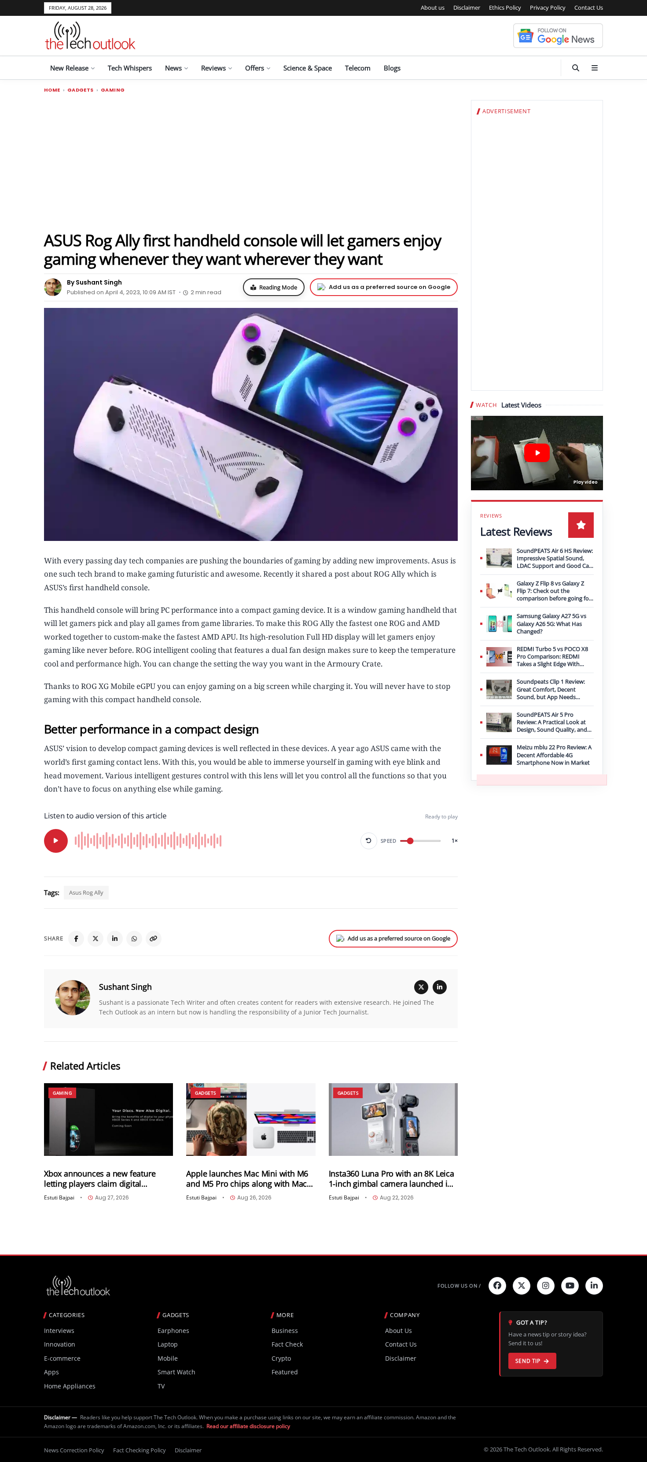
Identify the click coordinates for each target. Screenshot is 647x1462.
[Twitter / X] (95, 939)
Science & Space (307, 67)
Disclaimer (466, 7)
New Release (69, 67)
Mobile (168, 1358)
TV (161, 1386)
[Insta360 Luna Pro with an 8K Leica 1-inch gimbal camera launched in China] (393, 1119)
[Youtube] (570, 1286)
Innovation (59, 1344)
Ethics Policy (505, 7)
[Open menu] (594, 67)
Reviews (213, 67)
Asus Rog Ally (86, 892)
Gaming (113, 90)
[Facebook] (76, 939)
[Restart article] (368, 841)
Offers (254, 67)
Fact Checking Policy (139, 1450)
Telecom (358, 67)
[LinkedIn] (115, 939)
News (173, 67)
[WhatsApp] (134, 939)
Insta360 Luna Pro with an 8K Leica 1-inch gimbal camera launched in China (391, 1179)
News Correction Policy (74, 1450)
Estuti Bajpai (59, 1197)
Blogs (392, 67)
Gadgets (80, 90)
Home (52, 90)
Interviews (59, 1330)
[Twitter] (521, 1286)
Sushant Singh (125, 986)
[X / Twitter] (421, 987)
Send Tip (527, 1361)
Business (285, 1330)
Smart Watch (176, 1372)
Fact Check (287, 1344)
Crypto (281, 1358)
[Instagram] (546, 1286)
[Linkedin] (594, 1286)
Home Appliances (70, 1386)
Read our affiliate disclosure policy (248, 1426)
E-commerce (62, 1358)
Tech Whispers (130, 67)
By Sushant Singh (94, 282)
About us (433, 7)
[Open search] (575, 67)
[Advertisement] (251, 161)
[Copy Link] (154, 939)
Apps (51, 1372)
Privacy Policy (548, 7)
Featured (285, 1372)
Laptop (168, 1344)
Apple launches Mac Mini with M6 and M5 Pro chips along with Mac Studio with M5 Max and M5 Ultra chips (247, 1179)
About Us (398, 1330)
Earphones (173, 1330)
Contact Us (588, 7)
